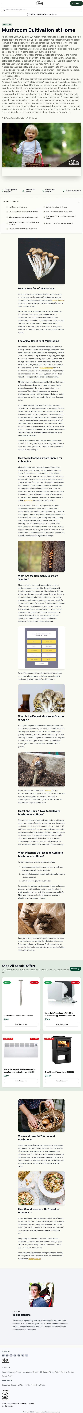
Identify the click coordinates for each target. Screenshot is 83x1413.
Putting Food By (35, 1259)
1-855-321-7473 (35, 14)
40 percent (12, 88)
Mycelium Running (46, 368)
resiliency (15, 49)
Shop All (74, 969)
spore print (28, 500)
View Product (19, 1024)
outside (48, 790)
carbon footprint (58, 300)
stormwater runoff (60, 106)
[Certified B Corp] (5, 1395)
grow (19, 52)
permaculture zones (24, 100)
